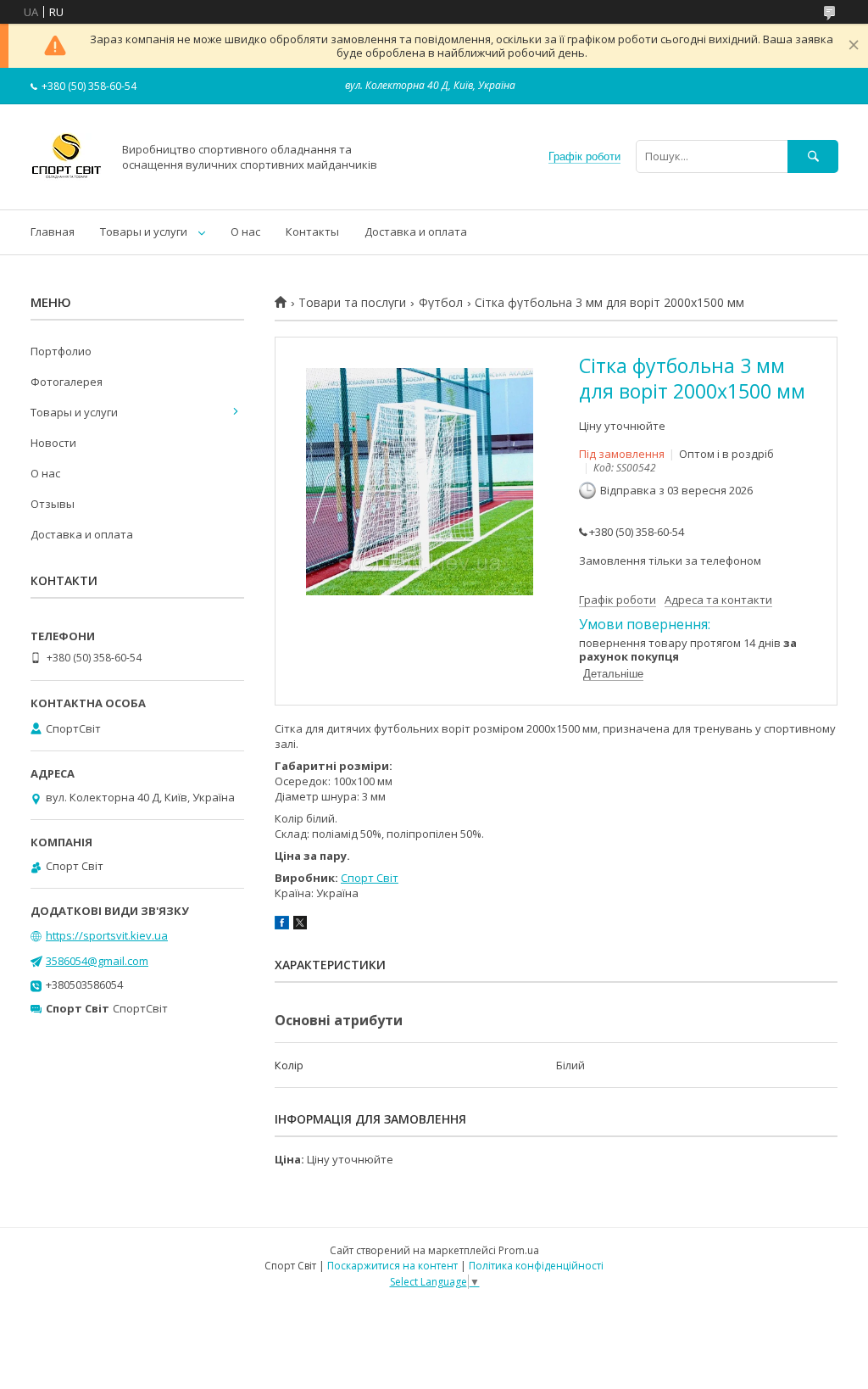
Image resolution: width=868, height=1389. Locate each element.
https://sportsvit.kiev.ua (107, 935)
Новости (53, 442)
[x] (300, 925)
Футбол (441, 303)
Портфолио (61, 351)
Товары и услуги (143, 231)
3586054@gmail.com (97, 961)
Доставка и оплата (415, 231)
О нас (245, 231)
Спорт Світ (369, 877)
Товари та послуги (352, 303)
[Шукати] (812, 156)
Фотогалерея (67, 381)
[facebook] (282, 925)
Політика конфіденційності (536, 1265)
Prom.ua (518, 1250)
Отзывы (53, 503)
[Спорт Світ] (67, 187)
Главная (53, 231)
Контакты (312, 231)
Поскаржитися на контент (392, 1265)
